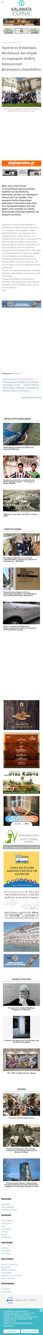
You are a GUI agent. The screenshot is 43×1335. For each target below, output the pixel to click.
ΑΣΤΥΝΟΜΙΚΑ (6, 1229)
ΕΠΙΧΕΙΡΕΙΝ (5, 1251)
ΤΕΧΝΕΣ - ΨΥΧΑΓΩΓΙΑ (9, 1264)
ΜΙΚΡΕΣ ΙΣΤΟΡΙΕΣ (8, 1278)
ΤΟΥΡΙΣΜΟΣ (5, 1254)
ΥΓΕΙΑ (3, 1226)
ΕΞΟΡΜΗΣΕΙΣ (6, 1237)
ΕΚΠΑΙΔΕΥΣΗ (6, 1224)
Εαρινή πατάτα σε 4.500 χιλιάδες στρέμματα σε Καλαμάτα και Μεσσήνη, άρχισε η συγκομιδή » (21, 388)
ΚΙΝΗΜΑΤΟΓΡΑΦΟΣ (8, 1270)
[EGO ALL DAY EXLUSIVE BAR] (21, 23)
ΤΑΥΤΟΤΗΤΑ (5, 1289)
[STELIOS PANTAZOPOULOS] (21, 906)
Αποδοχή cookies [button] (30, 1331)
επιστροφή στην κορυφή (31, 397)
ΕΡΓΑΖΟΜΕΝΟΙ (6, 1221)
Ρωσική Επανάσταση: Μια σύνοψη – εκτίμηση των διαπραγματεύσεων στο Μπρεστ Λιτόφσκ (21, 1150)
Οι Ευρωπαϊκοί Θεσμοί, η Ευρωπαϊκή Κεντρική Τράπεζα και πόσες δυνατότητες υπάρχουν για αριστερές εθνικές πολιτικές (21, 1184)
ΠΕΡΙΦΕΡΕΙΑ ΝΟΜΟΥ (9, 1210)
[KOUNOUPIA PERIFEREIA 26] (21, 812)
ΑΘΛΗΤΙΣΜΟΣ (6, 1273)
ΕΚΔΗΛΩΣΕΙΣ (6, 1267)
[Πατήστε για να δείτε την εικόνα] (21, 92)
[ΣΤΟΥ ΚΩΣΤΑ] (21, 783)
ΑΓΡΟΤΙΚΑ (5, 1248)
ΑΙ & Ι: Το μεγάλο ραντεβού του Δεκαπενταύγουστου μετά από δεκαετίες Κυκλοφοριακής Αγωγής (19, 628)
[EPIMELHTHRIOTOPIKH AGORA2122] (21, 305)
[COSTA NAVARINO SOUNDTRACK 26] (22, 751)
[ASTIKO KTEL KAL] (21, 870)
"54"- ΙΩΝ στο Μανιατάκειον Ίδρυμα (21, 1073)
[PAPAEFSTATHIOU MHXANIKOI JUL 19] (21, 938)
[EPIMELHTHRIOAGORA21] (21, 962)
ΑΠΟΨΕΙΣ (4, 1232)
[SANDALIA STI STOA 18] (21, 716)
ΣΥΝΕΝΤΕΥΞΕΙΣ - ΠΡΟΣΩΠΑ (11, 1276)
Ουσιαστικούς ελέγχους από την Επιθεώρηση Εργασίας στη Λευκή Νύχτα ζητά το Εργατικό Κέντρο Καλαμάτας (19, 593)
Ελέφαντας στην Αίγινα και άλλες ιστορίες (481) (20, 515)
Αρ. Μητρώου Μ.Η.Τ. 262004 (24, 1300)
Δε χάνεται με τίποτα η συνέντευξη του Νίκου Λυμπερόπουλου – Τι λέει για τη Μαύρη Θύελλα (19, 481)
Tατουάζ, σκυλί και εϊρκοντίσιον (22, 1118)
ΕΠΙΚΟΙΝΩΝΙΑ (6, 1292)
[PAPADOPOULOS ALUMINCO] (21, 174)
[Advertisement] (21, 136)
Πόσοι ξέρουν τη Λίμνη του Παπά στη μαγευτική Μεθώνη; (18, 448)
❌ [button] (41, 1310)
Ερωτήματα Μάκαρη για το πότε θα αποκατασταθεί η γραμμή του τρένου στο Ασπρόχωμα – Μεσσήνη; (20, 559)
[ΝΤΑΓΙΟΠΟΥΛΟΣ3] (21, 165)
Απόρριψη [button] (12, 1331)
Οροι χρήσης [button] (8, 1326)
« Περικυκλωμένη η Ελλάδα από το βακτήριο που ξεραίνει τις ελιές (21, 382)
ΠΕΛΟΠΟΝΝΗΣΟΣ (7, 1207)
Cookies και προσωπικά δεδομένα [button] (17, 1323)
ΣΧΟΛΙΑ (4, 1235)
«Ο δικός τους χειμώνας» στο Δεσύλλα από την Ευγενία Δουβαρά (21, 1041)
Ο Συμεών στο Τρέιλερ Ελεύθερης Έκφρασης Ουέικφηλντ (21, 1008)
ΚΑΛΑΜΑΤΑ (5, 1204)
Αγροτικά (16, 373)
